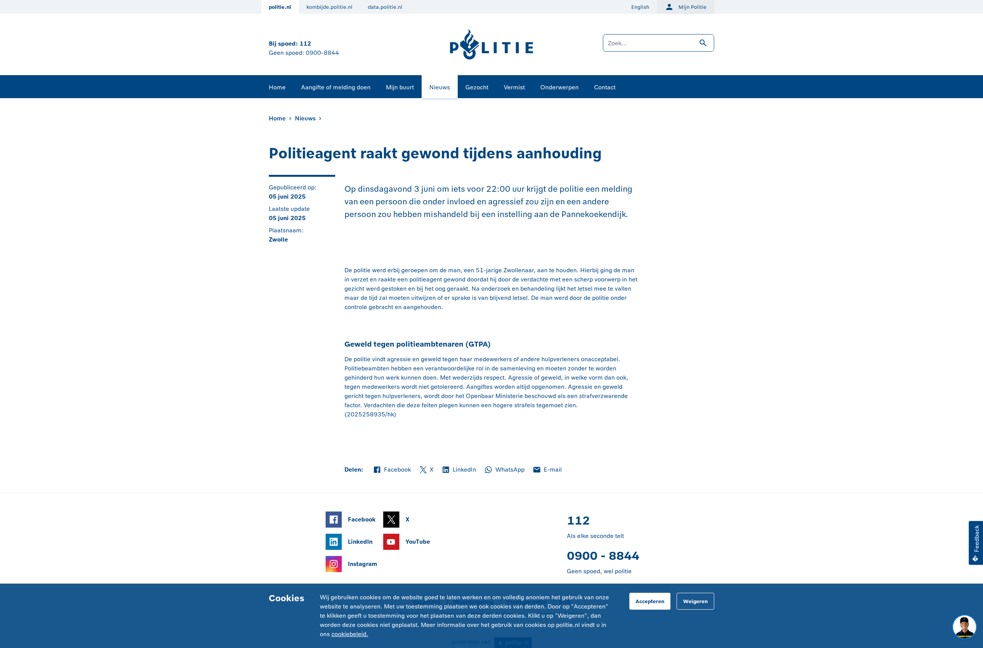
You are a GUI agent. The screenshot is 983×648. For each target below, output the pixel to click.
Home (277, 87)
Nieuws (439, 87)
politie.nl (280, 7)
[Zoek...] (658, 46)
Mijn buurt (400, 87)
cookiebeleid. (349, 634)
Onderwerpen (559, 87)
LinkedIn (458, 470)
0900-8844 (322, 52)
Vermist (514, 87)
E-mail (547, 470)
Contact (605, 87)
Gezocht (476, 87)
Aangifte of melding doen (336, 87)
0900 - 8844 (603, 555)
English (640, 7)
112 (305, 43)
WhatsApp (504, 470)
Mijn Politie (693, 7)
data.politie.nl (385, 7)
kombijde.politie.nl (329, 7)
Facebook (391, 470)
